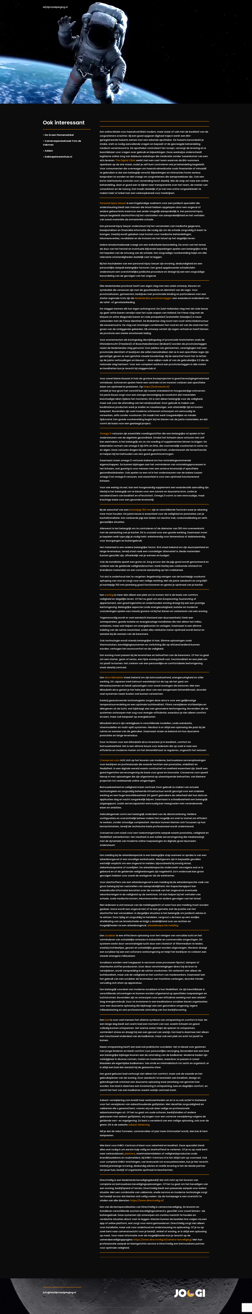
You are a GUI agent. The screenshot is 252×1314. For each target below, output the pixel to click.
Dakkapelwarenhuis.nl (58, 156)
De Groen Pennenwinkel (59, 135)
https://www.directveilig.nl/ (147, 1200)
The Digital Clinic (125, 160)
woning (109, 595)
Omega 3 (105, 433)
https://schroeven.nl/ (156, 386)
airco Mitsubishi (114, 677)
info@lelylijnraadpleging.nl (59, 1292)
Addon (49, 150)
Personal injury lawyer (113, 203)
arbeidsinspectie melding (162, 925)
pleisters (130, 1153)
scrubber (110, 935)
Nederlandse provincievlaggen (153, 298)
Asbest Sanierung (139, 1124)
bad (107, 1020)
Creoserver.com (109, 760)
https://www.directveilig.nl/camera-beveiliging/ (162, 1239)
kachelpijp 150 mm (140, 509)
